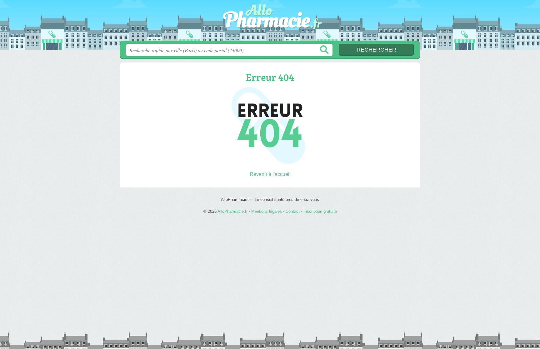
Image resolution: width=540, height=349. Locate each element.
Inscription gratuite (320, 211)
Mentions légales (266, 211)
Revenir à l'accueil (270, 174)
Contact (293, 211)
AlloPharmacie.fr (270, 22)
